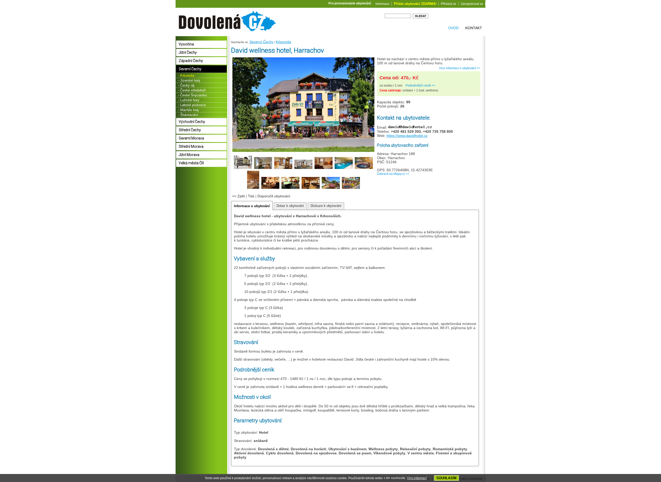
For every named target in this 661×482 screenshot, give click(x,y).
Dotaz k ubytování (290, 206)
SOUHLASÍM (446, 478)
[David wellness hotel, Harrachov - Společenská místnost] (270, 188)
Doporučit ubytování (273, 196)
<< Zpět (238, 196)
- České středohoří (192, 90)
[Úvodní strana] (227, 34)
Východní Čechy (192, 122)
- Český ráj (186, 85)
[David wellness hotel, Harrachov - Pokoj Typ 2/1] (263, 168)
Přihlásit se (448, 4)
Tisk (251, 196)
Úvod (453, 28)
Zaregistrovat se (472, 4)
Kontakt (473, 28)
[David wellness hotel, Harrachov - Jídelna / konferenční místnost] (310, 188)
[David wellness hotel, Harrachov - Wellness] (343, 168)
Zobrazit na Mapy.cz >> (393, 174)
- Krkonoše (186, 75)
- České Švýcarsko (192, 95)
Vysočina (186, 44)
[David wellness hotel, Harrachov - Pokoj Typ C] (323, 168)
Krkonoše (283, 42)
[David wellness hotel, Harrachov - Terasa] (330, 188)
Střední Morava (191, 146)
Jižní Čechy (188, 52)
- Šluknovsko (188, 115)
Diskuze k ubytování (326, 206)
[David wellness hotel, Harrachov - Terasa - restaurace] (350, 188)
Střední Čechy (190, 130)
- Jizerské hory (189, 80)
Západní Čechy (191, 61)
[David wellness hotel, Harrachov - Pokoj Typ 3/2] (303, 168)
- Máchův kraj (188, 110)
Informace (382, 4)
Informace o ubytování (252, 206)
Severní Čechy (261, 42)
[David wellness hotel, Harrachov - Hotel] (303, 151)
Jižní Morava (189, 155)
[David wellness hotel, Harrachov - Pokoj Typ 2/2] (283, 168)
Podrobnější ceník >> (420, 85)
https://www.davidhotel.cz (407, 136)
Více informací (417, 478)
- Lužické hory (188, 100)
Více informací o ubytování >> (459, 68)
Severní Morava (191, 138)
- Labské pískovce (192, 105)
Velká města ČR (191, 163)
